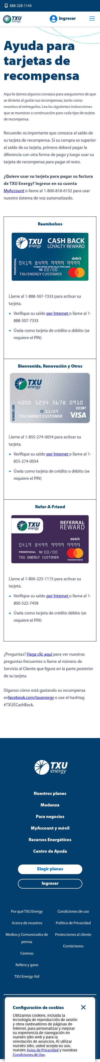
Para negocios (50, 817)
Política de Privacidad (73, 923)
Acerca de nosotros (27, 923)
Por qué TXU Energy (27, 912)
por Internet (57, 314)
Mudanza (50, 805)
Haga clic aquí (39, 655)
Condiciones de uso (73, 912)
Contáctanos (73, 946)
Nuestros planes (50, 794)
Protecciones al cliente (73, 935)
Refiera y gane (27, 965)
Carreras (26, 954)
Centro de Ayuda (50, 852)
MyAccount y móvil (50, 828)
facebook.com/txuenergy (31, 698)
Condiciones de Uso (29, 1055)
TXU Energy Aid (26, 977)
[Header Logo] (12, 22)
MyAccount (14, 191)
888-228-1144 (21, 6)
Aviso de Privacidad (42, 1050)
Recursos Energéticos (50, 840)
